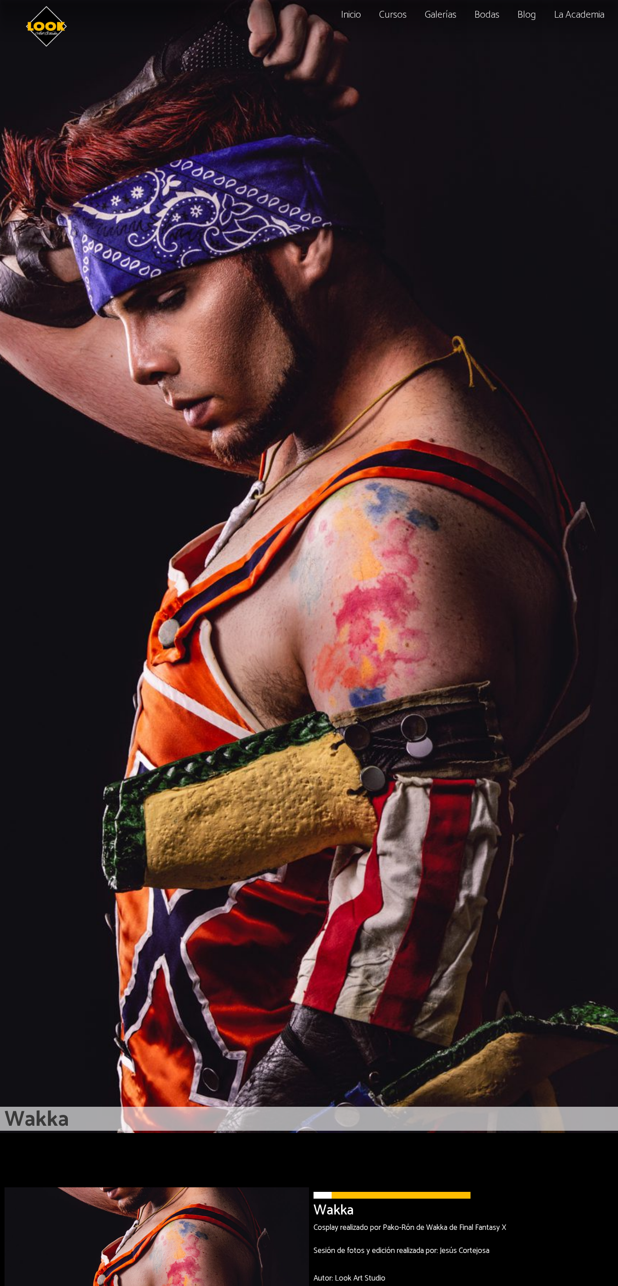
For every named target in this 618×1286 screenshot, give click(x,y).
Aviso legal (540, 1240)
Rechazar (554, 1260)
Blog (527, 15)
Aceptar (445, 1260)
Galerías (440, 15)
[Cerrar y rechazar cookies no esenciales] (596, 1105)
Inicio (351, 15)
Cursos (393, 15)
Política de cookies (460, 1240)
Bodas (487, 15)
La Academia (579, 15)
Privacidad (505, 1240)
